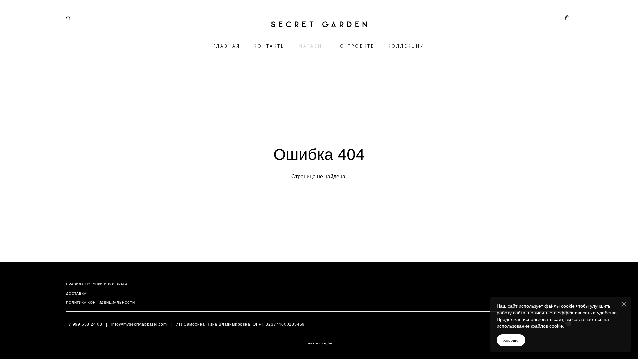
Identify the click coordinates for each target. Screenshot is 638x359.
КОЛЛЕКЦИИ (406, 46)
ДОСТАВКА (76, 293)
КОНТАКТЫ (269, 46)
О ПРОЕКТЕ (357, 46)
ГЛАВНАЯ (226, 46)
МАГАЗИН (312, 46)
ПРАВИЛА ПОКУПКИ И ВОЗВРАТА (97, 284)
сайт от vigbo (319, 343)
